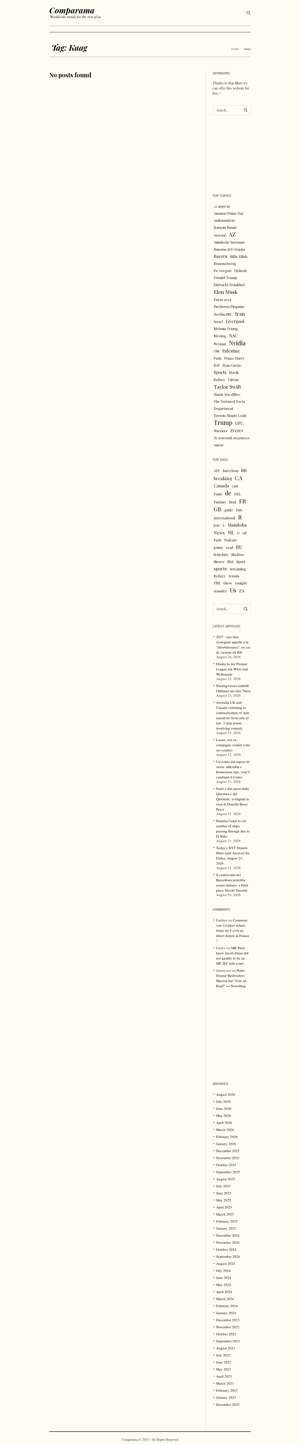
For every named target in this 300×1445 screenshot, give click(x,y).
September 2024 (228, 1256)
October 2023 (226, 1334)
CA (239, 477)
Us (233, 590)
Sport (240, 561)
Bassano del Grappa (229, 249)
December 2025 (228, 1150)
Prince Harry (234, 358)
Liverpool (235, 321)
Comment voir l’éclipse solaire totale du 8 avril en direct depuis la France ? (232, 930)
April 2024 (224, 1291)
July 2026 (223, 1101)
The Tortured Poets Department (229, 405)
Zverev (237, 430)
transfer (220, 591)
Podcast (230, 540)
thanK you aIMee (227, 394)
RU (239, 547)
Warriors (220, 430)
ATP (217, 470)
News (219, 532)
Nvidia (237, 342)
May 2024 (223, 1284)
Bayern (220, 256)
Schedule (221, 554)
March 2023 (225, 1383)
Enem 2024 (222, 299)
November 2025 (228, 1157)
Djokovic (240, 270)
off (244, 533)
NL (231, 532)
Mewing (220, 336)
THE (217, 583)
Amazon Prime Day (229, 213)
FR (242, 501)
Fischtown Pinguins (229, 306)
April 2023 (224, 1376)
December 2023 (228, 1319)
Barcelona (230, 470)
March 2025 (225, 1214)
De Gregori (222, 270)
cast (235, 486)
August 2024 (225, 1263)
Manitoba (237, 525)
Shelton (237, 554)
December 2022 (228, 1404)
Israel (218, 321)
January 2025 (226, 1228)
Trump (223, 422)
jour (217, 525)
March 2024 (225, 1298)
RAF (217, 365)
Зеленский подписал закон (231, 441)
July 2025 (223, 1186)
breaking (223, 478)
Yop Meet (235, 82)
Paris (217, 358)
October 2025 (226, 1164)
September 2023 (228, 1341)
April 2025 (224, 1207)
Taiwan (233, 379)
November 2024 (228, 1242)
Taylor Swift (227, 386)
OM (216, 351)
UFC (239, 423)
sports (220, 568)
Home (235, 49)
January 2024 (226, 1312)
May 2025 (223, 1200)
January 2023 (226, 1397)
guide (228, 510)
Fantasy (220, 502)
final (232, 502)
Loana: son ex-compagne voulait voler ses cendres (233, 744)
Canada (221, 486)
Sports (220, 372)
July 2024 (223, 1270)
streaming (238, 569)
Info (239, 510)
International (224, 518)
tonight (241, 583)
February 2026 (227, 1136)
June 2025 (223, 1193)
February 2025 (227, 1221)
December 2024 (228, 1235)
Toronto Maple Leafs (230, 415)
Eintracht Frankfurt (229, 284)
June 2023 (223, 1362)
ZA (241, 590)
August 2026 (225, 1094)
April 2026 (224, 1122)
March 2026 (225, 1129)
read (229, 547)
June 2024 (223, 1277)
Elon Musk (225, 291)
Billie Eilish (238, 256)
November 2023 (228, 1327)
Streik (234, 372)
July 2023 (223, 1355)
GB (217, 509)
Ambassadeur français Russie (225, 224)
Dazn (218, 494)
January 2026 (226, 1143)
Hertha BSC (223, 314)
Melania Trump (226, 328)
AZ (232, 234)
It (240, 517)
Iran (240, 313)
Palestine (231, 351)
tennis (234, 575)
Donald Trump (225, 277)
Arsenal (220, 235)
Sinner (219, 561)
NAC (233, 335)
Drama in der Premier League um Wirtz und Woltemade (232, 668)
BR (244, 470)
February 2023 (227, 1390)
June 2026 (223, 1108)
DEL (237, 494)
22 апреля (222, 206)
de (228, 493)
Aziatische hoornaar (229, 242)
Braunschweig (225, 263)
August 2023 (225, 1348)
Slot (230, 561)
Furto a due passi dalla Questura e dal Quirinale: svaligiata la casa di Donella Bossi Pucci (232, 799)
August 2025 (225, 1179)
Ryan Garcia (232, 365)
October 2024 (226, 1249)
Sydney (219, 379)
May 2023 (223, 1369)
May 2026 (223, 1115)
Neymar (220, 344)
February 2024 (227, 1305)
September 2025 (228, 1171)
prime (218, 547)
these (227, 583)
